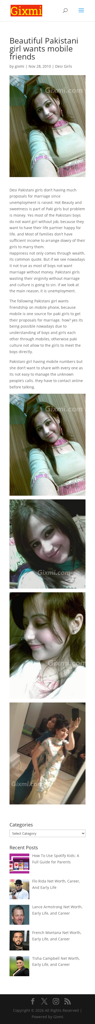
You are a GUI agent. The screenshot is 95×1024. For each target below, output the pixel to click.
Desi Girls (63, 66)
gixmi (19, 66)
